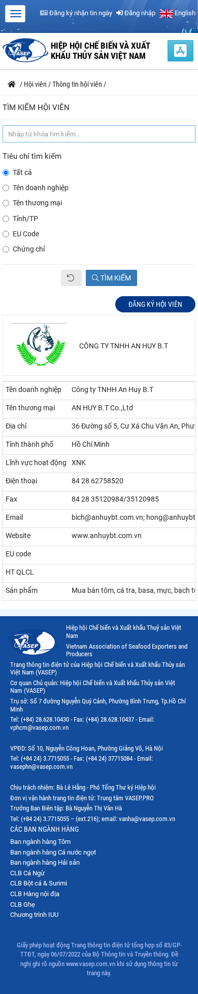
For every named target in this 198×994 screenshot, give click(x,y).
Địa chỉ (16, 426)
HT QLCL (20, 572)
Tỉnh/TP (25, 219)
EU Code (26, 234)
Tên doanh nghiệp (41, 188)
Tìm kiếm (115, 278)
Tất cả (22, 172)
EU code (18, 554)
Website (18, 535)
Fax (11, 499)
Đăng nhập (139, 13)
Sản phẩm (22, 590)
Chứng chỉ (29, 249)
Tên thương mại (37, 203)
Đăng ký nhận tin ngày (80, 13)
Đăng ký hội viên (155, 304)
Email (14, 517)
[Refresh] (71, 278)
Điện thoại (21, 481)
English (184, 13)
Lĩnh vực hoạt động (36, 462)
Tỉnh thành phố (29, 444)
